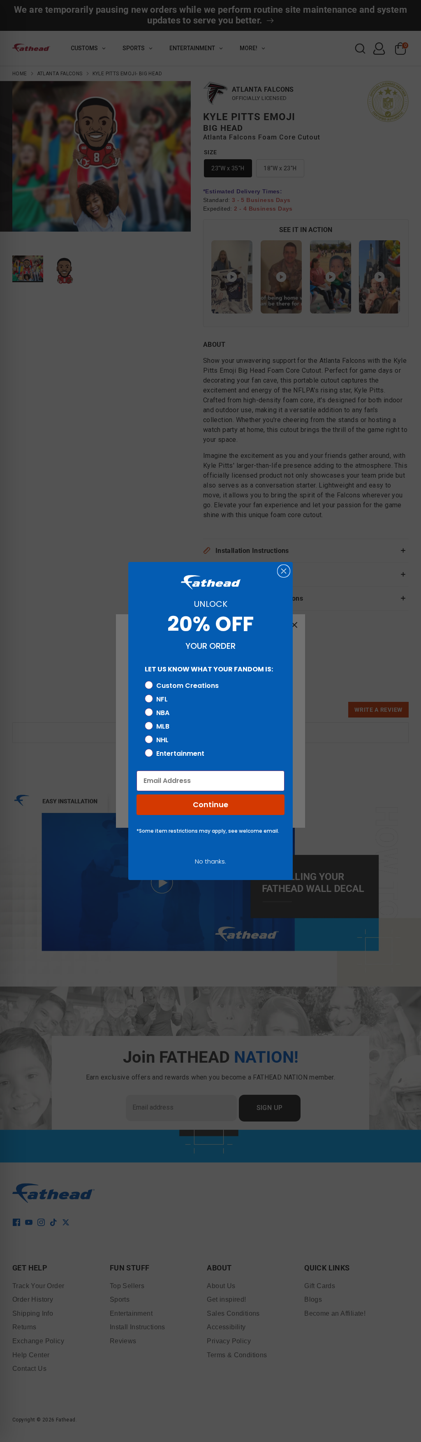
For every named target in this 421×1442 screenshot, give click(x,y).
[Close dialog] (283, 571)
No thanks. (210, 861)
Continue (210, 804)
